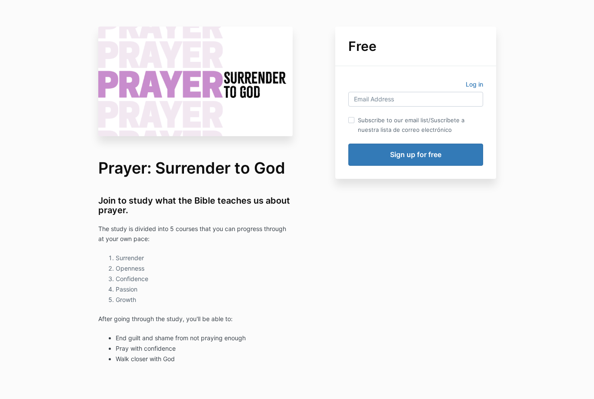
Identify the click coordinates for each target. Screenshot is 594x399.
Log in (474, 84)
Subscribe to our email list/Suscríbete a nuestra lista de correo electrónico (411, 125)
